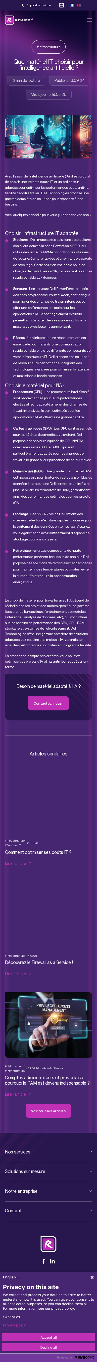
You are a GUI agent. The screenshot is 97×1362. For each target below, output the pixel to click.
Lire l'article (15, 863)
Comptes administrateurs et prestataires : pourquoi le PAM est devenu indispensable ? (47, 1080)
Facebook (44, 1261)
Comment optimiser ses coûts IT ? (38, 852)
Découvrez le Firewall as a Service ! (39, 962)
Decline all (48, 1347)
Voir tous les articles (48, 1111)
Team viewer (62, 5)
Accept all (49, 1337)
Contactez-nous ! (48, 703)
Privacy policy (14, 1325)
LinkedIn (52, 1261)
